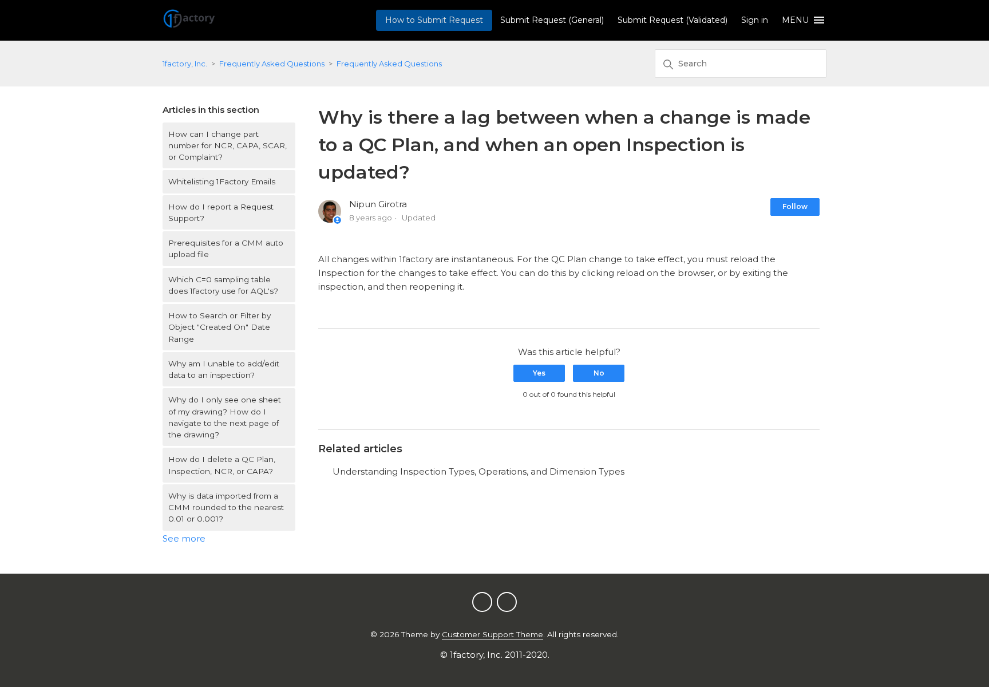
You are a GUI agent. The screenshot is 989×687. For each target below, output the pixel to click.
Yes (539, 373)
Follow (795, 206)
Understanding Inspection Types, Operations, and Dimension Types (478, 471)
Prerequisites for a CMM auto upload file (225, 248)
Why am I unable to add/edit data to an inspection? (223, 369)
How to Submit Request (434, 20)
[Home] (189, 26)
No (599, 373)
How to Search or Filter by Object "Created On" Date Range (219, 327)
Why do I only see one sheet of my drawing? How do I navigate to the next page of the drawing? (224, 417)
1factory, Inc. (185, 63)
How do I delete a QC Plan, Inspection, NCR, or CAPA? (221, 465)
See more (184, 538)
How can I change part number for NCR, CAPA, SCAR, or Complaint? (227, 145)
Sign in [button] (754, 20)
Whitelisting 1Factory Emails (221, 181)
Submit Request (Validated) (672, 20)
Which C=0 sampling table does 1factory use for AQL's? (223, 285)
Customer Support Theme (492, 634)
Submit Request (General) (552, 20)
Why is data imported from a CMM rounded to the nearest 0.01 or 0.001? (226, 507)
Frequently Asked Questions (272, 63)
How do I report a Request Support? (221, 212)
